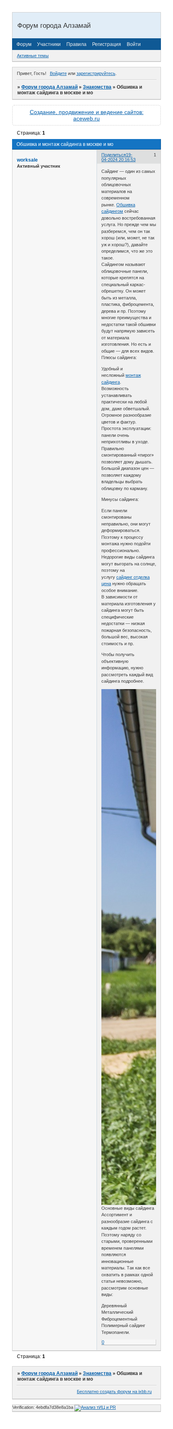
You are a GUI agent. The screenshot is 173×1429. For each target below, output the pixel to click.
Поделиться (113, 154)
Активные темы (33, 55)
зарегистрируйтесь (95, 73)
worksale (27, 160)
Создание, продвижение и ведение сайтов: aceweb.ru (87, 115)
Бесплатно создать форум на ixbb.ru (114, 1391)
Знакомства (97, 87)
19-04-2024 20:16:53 (118, 157)
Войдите (58, 73)
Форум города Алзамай (49, 87)
